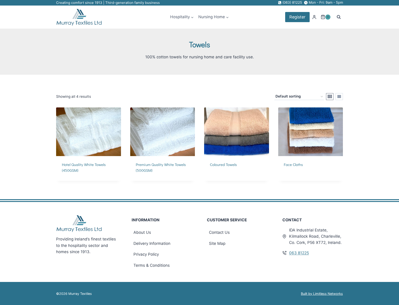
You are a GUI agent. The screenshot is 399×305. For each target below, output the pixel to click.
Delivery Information (151, 243)
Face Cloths (293, 164)
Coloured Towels (223, 164)
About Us (142, 232)
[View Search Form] (339, 17)
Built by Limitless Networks (322, 294)
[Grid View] (329, 96)
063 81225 (299, 253)
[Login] (314, 17)
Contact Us (219, 232)
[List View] (339, 96)
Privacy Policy (146, 254)
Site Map (217, 243)
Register (297, 17)
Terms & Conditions (151, 265)
